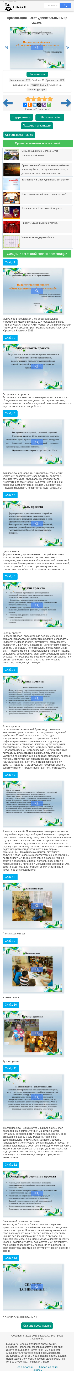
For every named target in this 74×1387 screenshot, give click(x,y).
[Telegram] (35, 105)
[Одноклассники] (30, 105)
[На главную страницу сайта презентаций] (16, 7)
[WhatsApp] (49, 105)
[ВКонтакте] (25, 105)
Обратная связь (48, 1366)
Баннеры (37, 1369)
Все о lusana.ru (24, 1366)
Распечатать (37, 74)
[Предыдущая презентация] (9, 103)
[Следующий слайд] (67, 47)
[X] (39, 105)
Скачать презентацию (19, 134)
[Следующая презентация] (66, 103)
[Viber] (44, 105)
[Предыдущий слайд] (6, 47)
